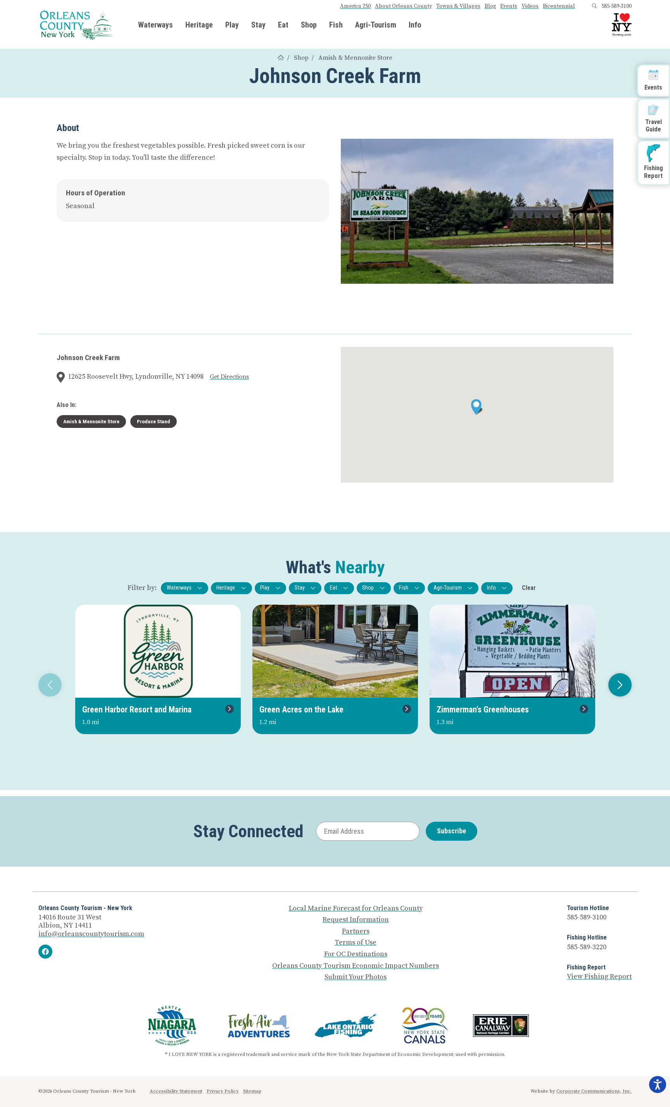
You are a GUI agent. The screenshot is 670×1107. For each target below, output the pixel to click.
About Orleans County (403, 6)
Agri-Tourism (375, 24)
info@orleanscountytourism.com (91, 933)
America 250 (355, 6)
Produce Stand (153, 421)
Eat (283, 24)
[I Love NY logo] (622, 24)
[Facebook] (45, 952)
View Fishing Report (599, 976)
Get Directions (229, 377)
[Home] (281, 58)
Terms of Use (355, 942)
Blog (490, 6)
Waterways (155, 24)
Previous (50, 685)
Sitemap (252, 1091)
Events (508, 6)
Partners (356, 931)
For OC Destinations (355, 954)
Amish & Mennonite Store (355, 58)
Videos (530, 6)
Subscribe (451, 831)
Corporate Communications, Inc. (594, 1091)
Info (415, 24)
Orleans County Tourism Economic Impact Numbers (355, 966)
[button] (477, 407)
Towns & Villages (458, 6)
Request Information (356, 920)
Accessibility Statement (176, 1091)
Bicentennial (559, 6)
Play (232, 24)
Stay (258, 24)
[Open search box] (594, 6)
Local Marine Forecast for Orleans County (356, 908)
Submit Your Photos (356, 977)
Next (620, 685)
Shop (309, 24)
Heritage (199, 24)
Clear (529, 587)
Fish (336, 24)
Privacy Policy (223, 1091)
